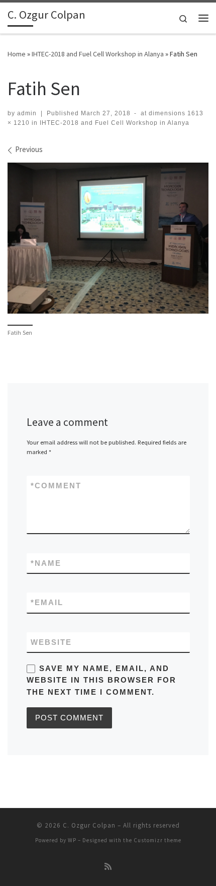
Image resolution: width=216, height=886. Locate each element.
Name (46, 563)
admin (27, 113)
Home (17, 53)
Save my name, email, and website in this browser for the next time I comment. (101, 680)
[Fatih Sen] (108, 238)
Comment (56, 485)
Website (51, 642)
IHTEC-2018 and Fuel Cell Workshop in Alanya (98, 53)
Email (47, 602)
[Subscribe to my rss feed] (108, 866)
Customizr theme (157, 840)
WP (72, 840)
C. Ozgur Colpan (89, 825)
